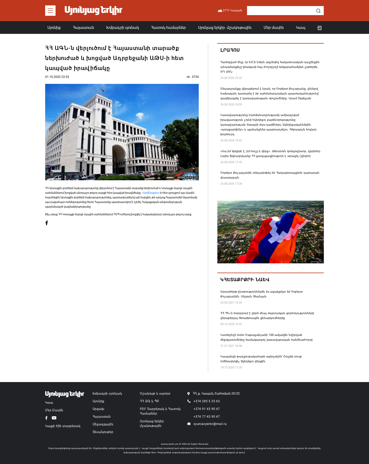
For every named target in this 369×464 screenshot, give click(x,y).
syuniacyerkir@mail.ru (210, 424)
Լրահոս (230, 50)
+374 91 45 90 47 (207, 409)
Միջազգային (103, 424)
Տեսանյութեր (103, 432)
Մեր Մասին (54, 410)
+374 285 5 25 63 (207, 401)
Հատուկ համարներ (168, 27)
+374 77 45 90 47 (207, 416)
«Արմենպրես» (151, 192)
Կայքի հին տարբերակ (62, 426)
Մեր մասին (274, 27)
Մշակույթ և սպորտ (155, 393)
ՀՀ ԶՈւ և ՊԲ (149, 401)
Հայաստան (83, 27)
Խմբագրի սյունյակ (107, 393)
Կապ (300, 27)
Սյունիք (54, 27)
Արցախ (98, 409)
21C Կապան (233, 10)
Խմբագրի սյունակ (122, 27)
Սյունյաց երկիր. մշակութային (224, 27)
